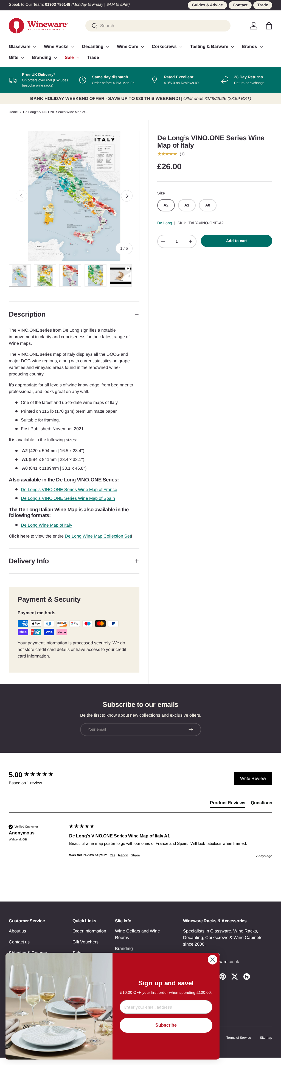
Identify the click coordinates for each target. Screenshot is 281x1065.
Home (13, 112)
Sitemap (266, 1038)
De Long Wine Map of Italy (46, 525)
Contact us (19, 942)
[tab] (227, 804)
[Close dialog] (212, 959)
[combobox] (158, 25)
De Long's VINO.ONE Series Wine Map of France (69, 489)
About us (17, 931)
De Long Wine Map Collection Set (98, 536)
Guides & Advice (207, 5)
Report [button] (123, 855)
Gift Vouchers (85, 942)
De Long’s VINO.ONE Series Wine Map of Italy (56, 112)
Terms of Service (238, 1038)
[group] (37, 775)
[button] (269, 26)
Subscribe (166, 1025)
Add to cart (236, 241)
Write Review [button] (253, 778)
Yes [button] (112, 855)
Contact (240, 5)
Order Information (89, 931)
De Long (164, 223)
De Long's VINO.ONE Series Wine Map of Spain (68, 498)
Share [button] (135, 855)
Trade (262, 5)
